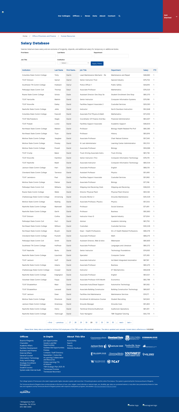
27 (70, 322)
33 (102, 322)
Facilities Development (28, 348)
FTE (154, 70)
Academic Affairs (26, 345)
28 (75, 322)
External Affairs (26, 353)
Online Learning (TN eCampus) (51, 363)
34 (107, 322)
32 (96, 322)
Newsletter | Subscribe (53, 355)
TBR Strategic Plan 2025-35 (54, 367)
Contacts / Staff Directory (53, 352)
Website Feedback (74, 348)
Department (98, 52)
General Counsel (26, 355)
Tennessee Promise (51, 369)
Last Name (61, 52)
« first (50, 322)
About (102, 16)
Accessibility (71, 340)
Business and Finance (28, 350)
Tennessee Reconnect (52, 372)
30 (86, 322)
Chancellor (24, 343)
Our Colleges (64, 16)
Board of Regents (27, 340)
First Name (24, 52)
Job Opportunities (50, 340)
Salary (145, 70)
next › (121, 322)
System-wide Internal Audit (30, 370)
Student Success (26, 367)
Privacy (70, 345)
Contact (111, 16)
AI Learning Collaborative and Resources (53, 358)
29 (81, 322)
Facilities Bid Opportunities (54, 347)
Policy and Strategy (27, 360)
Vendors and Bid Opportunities (50, 344)
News (87, 16)
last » (129, 322)
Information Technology (29, 358)
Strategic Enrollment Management (28, 364)
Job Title (24, 60)
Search (69, 343)
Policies (46, 350)
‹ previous (59, 322)
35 (113, 322)
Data (95, 16)
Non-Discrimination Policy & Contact (105, 386)
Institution (61, 60)
